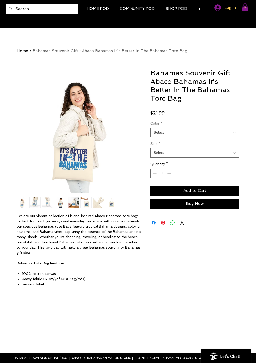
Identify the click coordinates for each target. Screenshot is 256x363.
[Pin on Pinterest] (163, 223)
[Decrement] (154, 173)
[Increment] (169, 173)
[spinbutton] (162, 173)
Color (156, 123)
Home (22, 50)
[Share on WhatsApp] (173, 223)
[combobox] (194, 132)
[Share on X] (182, 223)
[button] (245, 7)
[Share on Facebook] (154, 223)
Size (155, 144)
